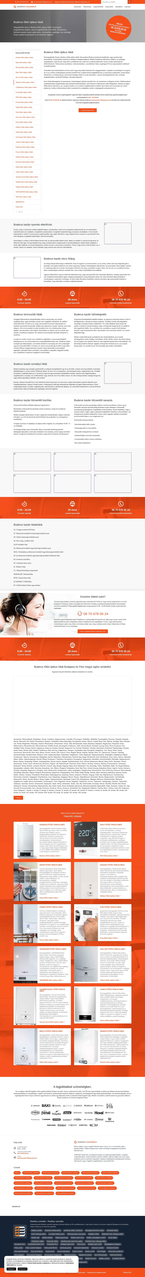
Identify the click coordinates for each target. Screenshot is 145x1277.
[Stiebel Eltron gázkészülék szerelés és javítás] (51, 1125)
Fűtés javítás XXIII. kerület (65, 1193)
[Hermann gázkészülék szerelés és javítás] (78, 1112)
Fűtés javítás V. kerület (110, 1172)
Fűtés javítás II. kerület (50, 1172)
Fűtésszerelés (87, 7)
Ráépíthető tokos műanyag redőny (112, 1234)
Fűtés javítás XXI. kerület (23, 1193)
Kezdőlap (16, 1206)
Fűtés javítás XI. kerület (23, 1183)
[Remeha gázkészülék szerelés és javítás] (88, 1119)
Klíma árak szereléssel (116, 1251)
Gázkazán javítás (65, 1248)
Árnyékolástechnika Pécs (36, 1244)
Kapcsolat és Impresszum (96, 1272)
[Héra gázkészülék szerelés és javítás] (67, 1112)
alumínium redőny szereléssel (73, 1230)
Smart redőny (112, 1237)
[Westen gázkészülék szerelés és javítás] (83, 1125)
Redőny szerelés (37, 1230)
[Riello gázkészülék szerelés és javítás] (99, 1119)
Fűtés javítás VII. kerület (43, 1178)
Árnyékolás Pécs (20, 1244)
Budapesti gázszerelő (67, 1244)
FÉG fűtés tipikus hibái (23, 97)
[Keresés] (129, 2)
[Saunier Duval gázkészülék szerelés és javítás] (109, 1119)
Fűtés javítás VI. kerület (23, 1178)
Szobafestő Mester (118, 1258)
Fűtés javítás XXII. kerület (44, 1193)
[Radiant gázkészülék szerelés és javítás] (78, 1119)
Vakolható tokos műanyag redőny (95, 1241)
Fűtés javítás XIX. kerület (86, 1188)
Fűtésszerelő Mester (50, 1248)
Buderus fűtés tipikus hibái (25, 82)
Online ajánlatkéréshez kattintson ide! (92, 631)
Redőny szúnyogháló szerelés (96, 1237)
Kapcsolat (127, 7)
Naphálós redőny (94, 1234)
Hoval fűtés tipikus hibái (24, 122)
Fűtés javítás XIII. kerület (63, 1183)
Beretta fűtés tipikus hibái (24, 67)
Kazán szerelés (77, 1251)
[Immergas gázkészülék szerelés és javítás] (35, 1119)
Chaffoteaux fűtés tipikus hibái (26, 87)
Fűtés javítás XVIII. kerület (65, 1188)
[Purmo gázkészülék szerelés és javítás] (67, 1119)
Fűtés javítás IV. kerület (90, 1172)
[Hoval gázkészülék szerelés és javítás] (99, 1112)
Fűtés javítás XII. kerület (43, 1183)
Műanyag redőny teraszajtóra (76, 1234)
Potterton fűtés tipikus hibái (25, 147)
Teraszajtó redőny (52, 1241)
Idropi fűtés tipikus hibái (24, 132)
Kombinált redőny (112, 1230)
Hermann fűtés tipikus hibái (25, 117)
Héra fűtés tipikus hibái (23, 112)
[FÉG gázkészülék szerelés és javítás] (35, 1113)
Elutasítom (22, 1269)
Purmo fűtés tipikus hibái (24, 152)
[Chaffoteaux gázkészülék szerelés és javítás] (99, 1105)
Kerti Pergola (101, 1251)
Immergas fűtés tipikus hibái (25, 137)
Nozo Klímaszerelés (101, 1255)
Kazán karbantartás (64, 1251)
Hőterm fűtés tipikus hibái (24, 127)
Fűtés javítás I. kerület (31, 1172)
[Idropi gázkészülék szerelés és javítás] (109, 1113)
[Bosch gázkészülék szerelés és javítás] (78, 1106)
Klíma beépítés (19, 1255)
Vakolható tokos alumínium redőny (71, 1241)
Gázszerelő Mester (37, 1251)
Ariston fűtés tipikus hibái (24, 57)
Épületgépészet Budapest (112, 1244)
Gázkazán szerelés (98, 1248)
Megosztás (127, 1272)
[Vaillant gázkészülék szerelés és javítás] (62, 1125)
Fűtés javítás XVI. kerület (23, 1188)
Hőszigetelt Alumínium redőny (94, 1230)
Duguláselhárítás (98, 7)
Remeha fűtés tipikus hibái (25, 162)
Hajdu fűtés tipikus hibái (24, 107)
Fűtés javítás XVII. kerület (44, 1188)
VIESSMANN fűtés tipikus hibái (26, 192)
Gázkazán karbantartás (81, 1248)
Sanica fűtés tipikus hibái (24, 172)
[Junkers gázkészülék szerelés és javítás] (46, 1119)
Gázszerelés (77, 7)
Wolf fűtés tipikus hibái (23, 197)
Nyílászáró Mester (115, 1255)
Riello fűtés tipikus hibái (24, 167)
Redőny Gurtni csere (77, 1237)
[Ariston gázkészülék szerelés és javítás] (35, 1105)
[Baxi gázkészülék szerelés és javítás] (46, 1105)
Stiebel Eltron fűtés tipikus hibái (26, 182)
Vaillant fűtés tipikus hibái (24, 187)
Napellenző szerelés (85, 1255)
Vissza (20, 212)
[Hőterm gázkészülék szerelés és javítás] (88, 1113)
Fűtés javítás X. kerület (104, 1178)
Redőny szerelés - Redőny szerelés (47, 1221)
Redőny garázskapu (62, 1237)
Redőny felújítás (47, 1237)
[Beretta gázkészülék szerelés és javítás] (56, 1106)
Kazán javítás (109, 7)
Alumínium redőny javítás (53, 1230)
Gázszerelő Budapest (21, 1251)
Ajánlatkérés (118, 7)
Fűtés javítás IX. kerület (84, 1178)
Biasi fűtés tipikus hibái (23, 72)
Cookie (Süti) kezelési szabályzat (38, 1263)
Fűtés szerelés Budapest (33, 1248)
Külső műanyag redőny (39, 1234)
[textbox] (42, 327)
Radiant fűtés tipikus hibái (24, 157)
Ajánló (17, 1172)
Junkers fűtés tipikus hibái (25, 142)
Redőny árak (35, 1237)
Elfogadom (11, 1269)
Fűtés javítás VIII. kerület (63, 1178)
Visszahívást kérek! (87, 110)
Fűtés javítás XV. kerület (105, 1183)
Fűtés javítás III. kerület (70, 1172)
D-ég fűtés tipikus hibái (23, 92)
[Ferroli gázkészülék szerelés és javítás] (46, 1113)
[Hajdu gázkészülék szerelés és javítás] (56, 1112)
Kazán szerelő (89, 1251)
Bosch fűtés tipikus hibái (24, 77)
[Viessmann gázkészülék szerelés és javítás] (72, 1125)
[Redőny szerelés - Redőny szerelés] (20, 1231)
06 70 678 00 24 (22, 2)
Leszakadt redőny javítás (56, 1234)
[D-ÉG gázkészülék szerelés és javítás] (110, 1105)
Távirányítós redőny (38, 1241)
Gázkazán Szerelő (112, 1248)
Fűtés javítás (19, 1248)
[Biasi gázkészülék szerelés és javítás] (67, 1106)
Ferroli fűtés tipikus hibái (24, 102)
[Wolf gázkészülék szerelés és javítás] (93, 1125)
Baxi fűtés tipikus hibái (23, 62)
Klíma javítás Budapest (34, 1255)
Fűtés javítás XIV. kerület (84, 1183)
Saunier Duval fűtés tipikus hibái (27, 177)
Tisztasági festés (81, 1262)
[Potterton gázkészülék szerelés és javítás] (56, 1119)
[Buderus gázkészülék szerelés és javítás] (88, 1105)
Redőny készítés (91, 1258)
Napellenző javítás (70, 1255)
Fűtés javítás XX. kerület (107, 1188)
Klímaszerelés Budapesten (53, 1255)
